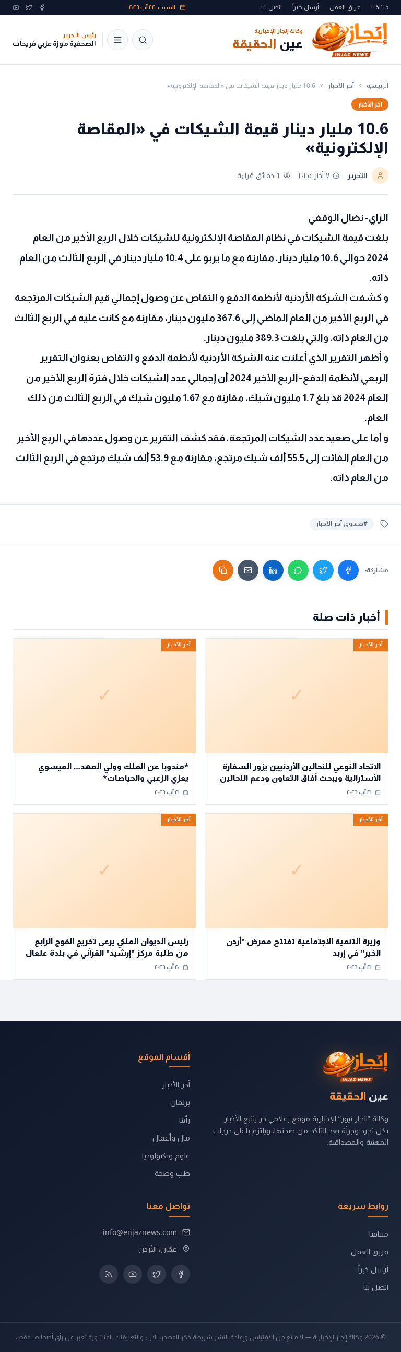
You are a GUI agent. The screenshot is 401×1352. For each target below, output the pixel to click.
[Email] (248, 570)
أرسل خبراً (305, 7)
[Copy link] (223, 570)
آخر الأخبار (341, 85)
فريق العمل (345, 7)
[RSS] (108, 1274)
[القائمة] (117, 39)
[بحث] (142, 39)
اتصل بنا (271, 7)
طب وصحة (172, 1173)
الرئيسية (377, 85)
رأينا (184, 1120)
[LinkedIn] (273, 570)
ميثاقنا (379, 7)
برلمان (180, 1102)
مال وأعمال (171, 1138)
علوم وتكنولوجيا (166, 1155)
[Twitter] (29, 7)
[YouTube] (16, 7)
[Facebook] (42, 7)
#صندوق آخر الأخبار (342, 523)
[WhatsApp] (298, 570)
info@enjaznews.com (140, 1232)
